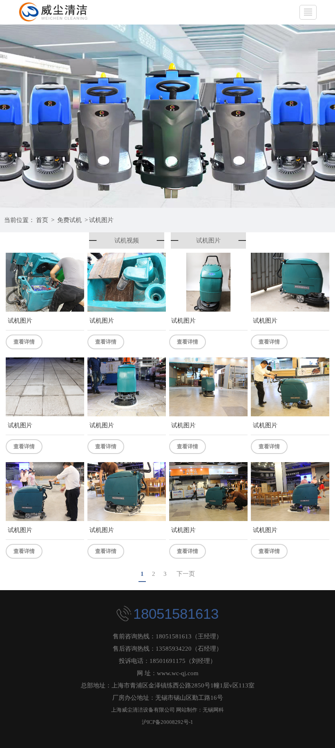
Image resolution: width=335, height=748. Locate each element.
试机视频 (126, 240)
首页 (42, 220)
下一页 (185, 574)
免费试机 (69, 220)
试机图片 (101, 220)
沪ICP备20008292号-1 (167, 722)
